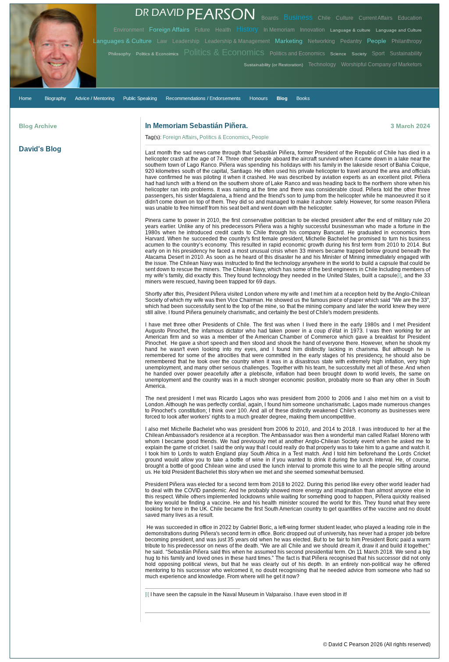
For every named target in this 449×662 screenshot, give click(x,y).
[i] (399, 275)
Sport (378, 53)
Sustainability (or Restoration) (273, 64)
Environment (129, 30)
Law (162, 41)
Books (303, 98)
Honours (258, 98)
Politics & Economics (224, 52)
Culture (344, 18)
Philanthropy (407, 41)
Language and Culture (399, 30)
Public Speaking (140, 98)
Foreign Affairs (169, 29)
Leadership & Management (237, 41)
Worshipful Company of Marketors (381, 64)
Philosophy (119, 53)
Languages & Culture (122, 40)
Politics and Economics (297, 53)
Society (359, 53)
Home (25, 98)
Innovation (312, 30)
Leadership (186, 41)
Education (410, 18)
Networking (321, 41)
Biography (55, 98)
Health (223, 30)
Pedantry (351, 41)
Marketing (289, 40)
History (247, 29)
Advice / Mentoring (94, 98)
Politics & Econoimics (157, 53)
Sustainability (406, 53)
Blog (282, 98)
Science (338, 53)
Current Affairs (375, 18)
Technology (322, 64)
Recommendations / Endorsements (203, 98)
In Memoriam (279, 30)
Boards (269, 18)
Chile (324, 18)
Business (298, 17)
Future (202, 30)
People (376, 40)
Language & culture (350, 30)
